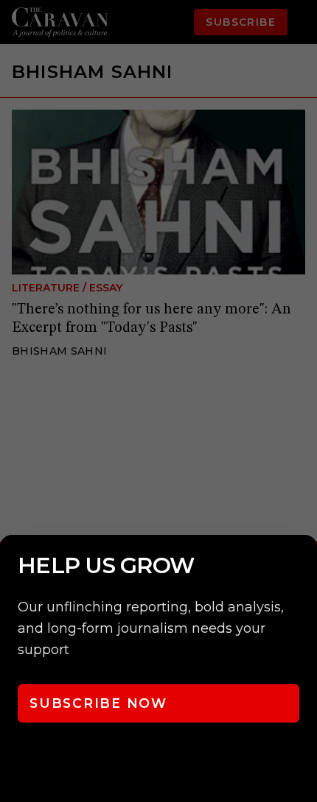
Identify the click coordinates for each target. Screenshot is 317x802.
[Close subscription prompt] (302, 566)
